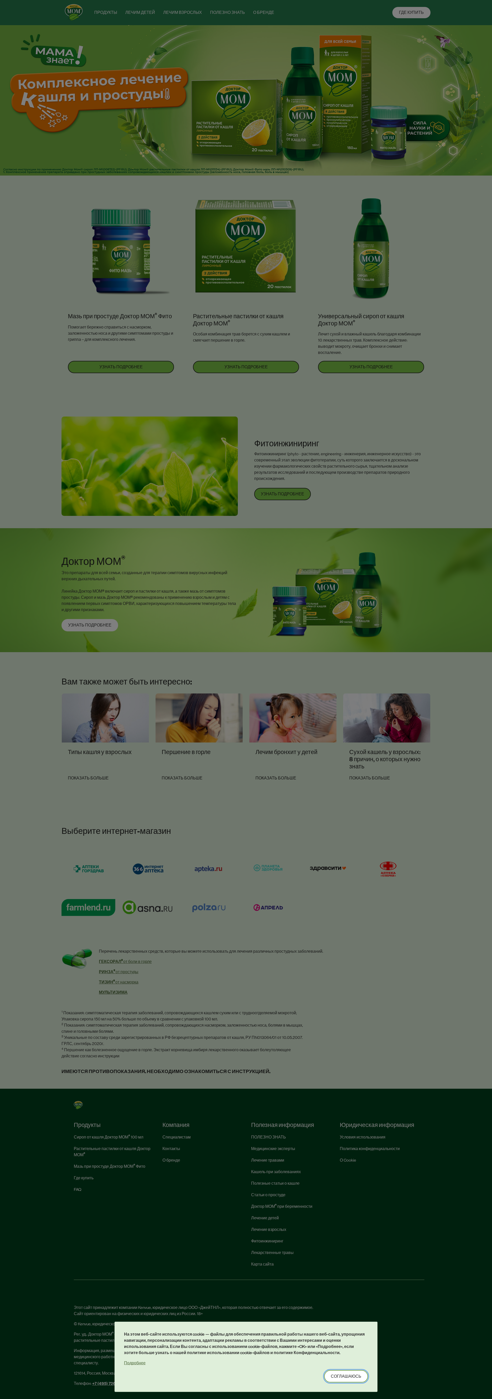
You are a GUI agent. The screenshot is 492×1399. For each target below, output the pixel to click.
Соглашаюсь (346, 1376)
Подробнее (135, 1363)
